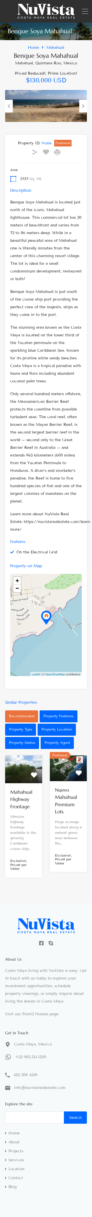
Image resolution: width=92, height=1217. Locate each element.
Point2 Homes (35, 1014)
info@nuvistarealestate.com (39, 1087)
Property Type (20, 729)
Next (83, 106)
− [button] (17, 588)
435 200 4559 (26, 1075)
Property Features (58, 716)
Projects (15, 1151)
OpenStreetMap (55, 674)
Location (16, 1169)
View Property (24, 777)
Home (33, 47)
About (14, 1142)
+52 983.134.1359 (30, 1057)
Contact (15, 1178)
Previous (9, 106)
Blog (12, 1187)
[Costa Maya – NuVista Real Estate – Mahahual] (46, 16)
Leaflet (36, 674)
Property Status (22, 743)
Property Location (56, 729)
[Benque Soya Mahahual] (46, 617)
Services (16, 1160)
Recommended (21, 716)
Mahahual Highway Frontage (21, 799)
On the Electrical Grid (36, 552)
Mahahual (55, 47)
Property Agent (57, 743)
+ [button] (17, 580)
